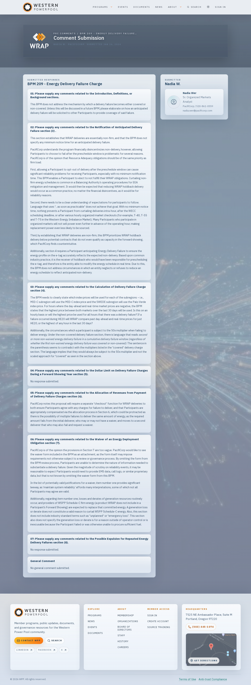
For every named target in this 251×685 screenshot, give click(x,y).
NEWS (159, 7)
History (123, 641)
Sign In (152, 615)
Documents (95, 632)
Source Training (158, 627)
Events (92, 627)
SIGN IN (220, 7)
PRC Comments (64, 34)
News (91, 621)
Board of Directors (125, 628)
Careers (123, 647)
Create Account (158, 621)
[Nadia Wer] (194, 102)
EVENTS (123, 7)
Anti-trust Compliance (213, 679)
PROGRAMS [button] (101, 7)
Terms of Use (187, 679)
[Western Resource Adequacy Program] (39, 40)
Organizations (128, 621)
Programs (95, 615)
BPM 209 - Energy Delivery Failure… (108, 34)
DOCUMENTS (141, 7)
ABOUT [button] (173, 7)
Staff (121, 635)
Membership (126, 615)
